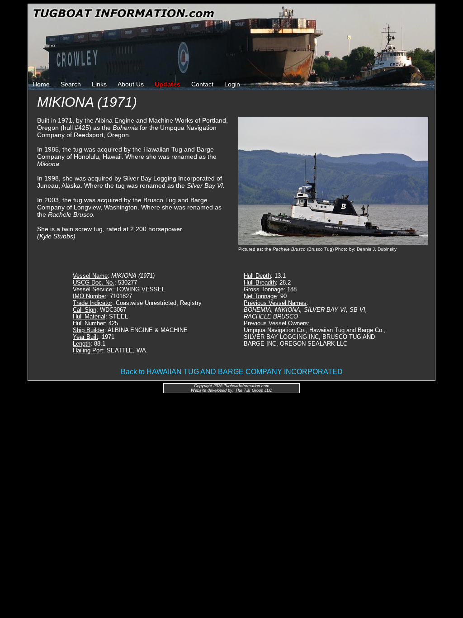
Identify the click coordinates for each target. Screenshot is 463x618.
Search (71, 84)
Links (99, 84)
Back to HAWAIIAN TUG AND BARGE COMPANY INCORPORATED (232, 372)
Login (232, 84)
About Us (131, 84)
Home (41, 84)
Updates (167, 84)
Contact (202, 84)
